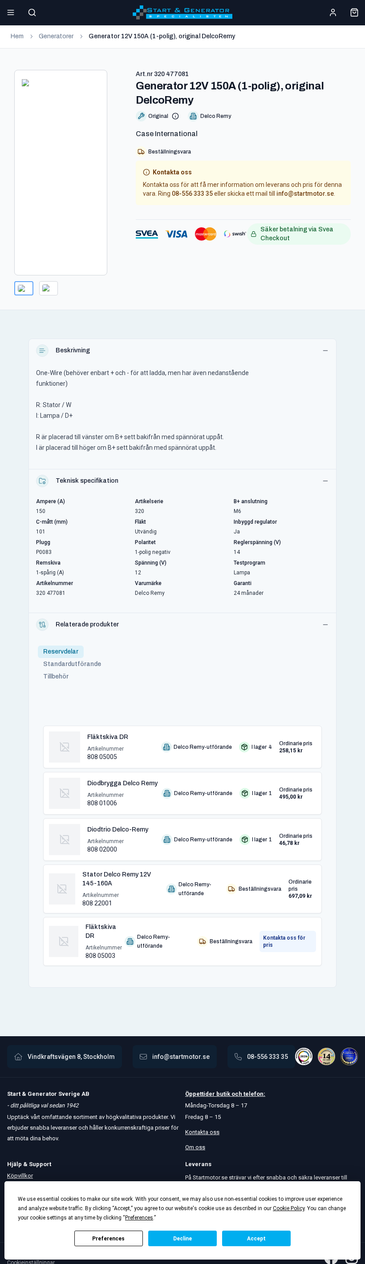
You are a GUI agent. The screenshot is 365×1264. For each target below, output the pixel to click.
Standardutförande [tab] (72, 664)
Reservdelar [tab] (60, 651)
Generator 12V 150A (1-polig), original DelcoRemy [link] (162, 36)
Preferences (108, 1239)
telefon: (253, 1093)
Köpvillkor (20, 1175)
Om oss (195, 1147)
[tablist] (72, 664)
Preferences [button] (139, 1218)
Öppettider (200, 1093)
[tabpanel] (182, 842)
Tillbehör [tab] (56, 676)
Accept (256, 1239)
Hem (17, 36)
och (236, 1093)
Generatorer (56, 36)
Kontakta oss (202, 1132)
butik (223, 1093)
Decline (182, 1239)
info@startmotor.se (305, 193)
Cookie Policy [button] (288, 1208)
